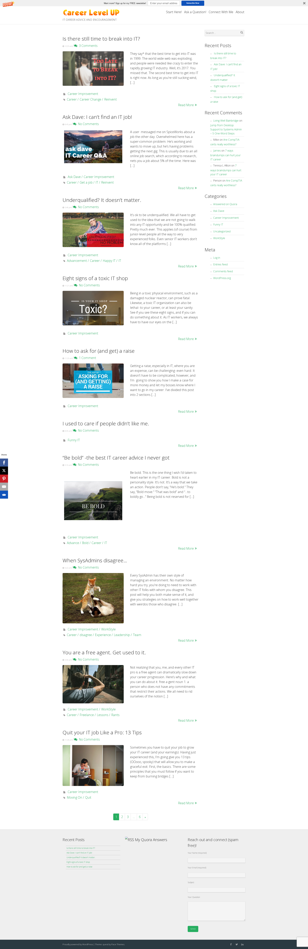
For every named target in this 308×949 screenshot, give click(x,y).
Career (72, 99)
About (240, 12)
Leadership (122, 635)
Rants (115, 715)
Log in (216, 257)
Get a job (86, 182)
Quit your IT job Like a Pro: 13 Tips (102, 732)
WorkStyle (108, 629)
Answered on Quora (225, 204)
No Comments (87, 124)
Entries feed (220, 264)
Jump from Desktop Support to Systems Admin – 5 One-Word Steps (226, 129)
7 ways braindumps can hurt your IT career (225, 155)
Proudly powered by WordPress (78, 944)
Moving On (74, 797)
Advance (73, 543)
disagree (86, 635)
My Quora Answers (151, 839)
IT (97, 182)
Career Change (90, 99)
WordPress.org (222, 278)
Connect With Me (221, 12)
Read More (186, 105)
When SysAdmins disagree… (95, 560)
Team (137, 635)
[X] (4, 471)
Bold (85, 543)
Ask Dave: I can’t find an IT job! (97, 116)
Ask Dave (74, 177)
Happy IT (109, 260)
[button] (154, 3)
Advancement (77, 260)
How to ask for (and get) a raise (99, 350)
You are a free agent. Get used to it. (104, 652)
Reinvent (110, 99)
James (217, 150)
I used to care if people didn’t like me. (106, 423)
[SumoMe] (4, 495)
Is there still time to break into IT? (101, 38)
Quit (88, 797)
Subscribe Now (192, 3)
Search (241, 32)
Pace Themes (117, 944)
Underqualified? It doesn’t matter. (102, 199)
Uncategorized (222, 231)
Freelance (87, 715)
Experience (103, 635)
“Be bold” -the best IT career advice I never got (116, 457)
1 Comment (86, 358)
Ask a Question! (195, 12)
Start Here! (174, 12)
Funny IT (74, 440)
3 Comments (87, 45)
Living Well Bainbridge (226, 120)
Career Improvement (83, 94)
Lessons (102, 715)
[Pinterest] (4, 479)
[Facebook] (4, 463)
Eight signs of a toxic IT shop (95, 278)
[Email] (4, 487)
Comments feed (223, 271)
